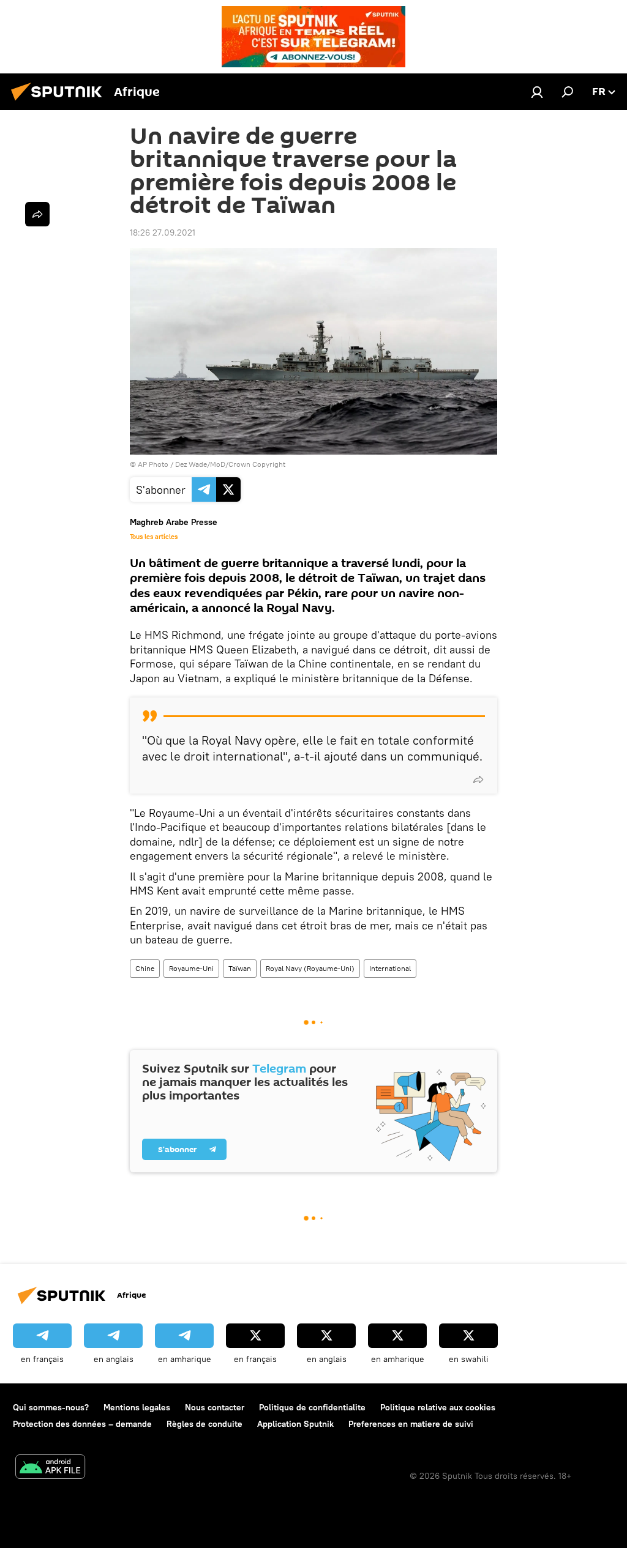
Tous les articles (154, 536)
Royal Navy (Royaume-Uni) (310, 968)
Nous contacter (214, 1407)
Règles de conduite (204, 1423)
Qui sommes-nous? (51, 1407)
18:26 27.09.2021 (162, 232)
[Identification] (537, 92)
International (390, 968)
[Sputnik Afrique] (60, 102)
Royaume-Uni (191, 968)
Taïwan (239, 968)
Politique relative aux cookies (437, 1407)
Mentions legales (136, 1407)
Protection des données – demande (82, 1423)
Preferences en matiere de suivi (410, 1423)
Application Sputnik (295, 1423)
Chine (144, 968)
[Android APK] (50, 1468)
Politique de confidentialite (312, 1407)
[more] (478, 779)
